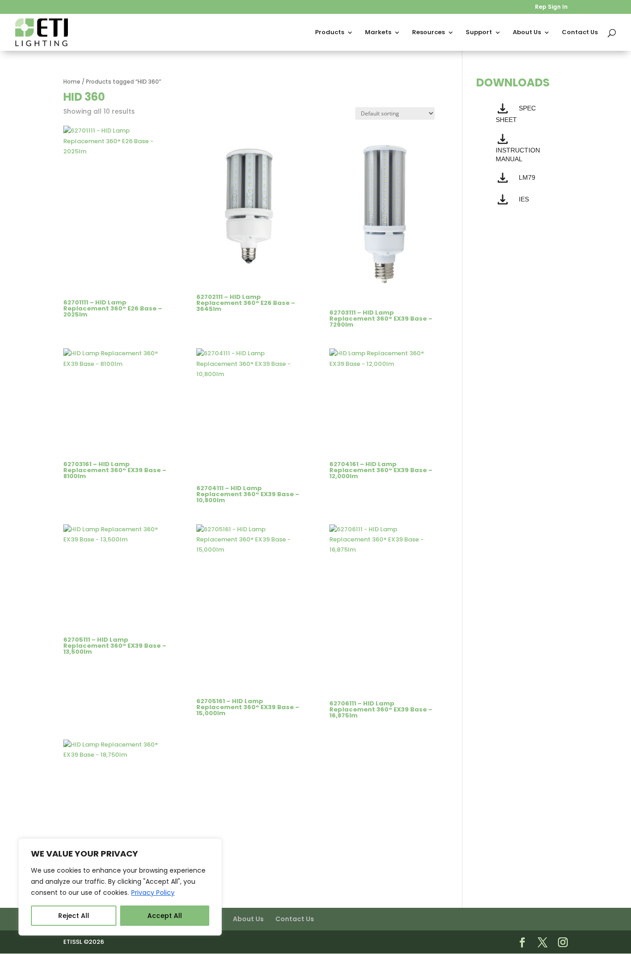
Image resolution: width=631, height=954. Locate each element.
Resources (428, 32)
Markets (378, 32)
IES (524, 199)
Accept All (164, 915)
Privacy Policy (153, 892)
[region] (120, 887)
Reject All (73, 915)
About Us (527, 32)
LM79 (527, 177)
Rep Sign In (551, 7)
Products (329, 32)
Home (71, 81)
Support (479, 32)
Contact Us (580, 32)
